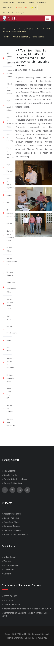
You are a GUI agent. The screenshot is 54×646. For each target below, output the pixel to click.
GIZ (34, 8)
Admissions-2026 (21, 8)
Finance (9, 195)
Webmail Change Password (20, 13)
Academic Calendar (12, 514)
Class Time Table (11, 518)
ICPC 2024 (9, 600)
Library (9, 224)
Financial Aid (21, 3)
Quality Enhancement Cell (12, 261)
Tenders (7, 561)
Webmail (6, 13)
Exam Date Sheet (11, 522)
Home (7, 37)
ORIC (8, 203)
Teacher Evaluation (12, 530)
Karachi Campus (8, 3)
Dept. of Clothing (38, 70)
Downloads (9, 569)
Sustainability (41, 3)
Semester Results (12, 526)
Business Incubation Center (11, 378)
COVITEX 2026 (8, 8)
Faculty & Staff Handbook (15, 479)
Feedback (31, 3)
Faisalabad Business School (11, 73)
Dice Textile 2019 (12, 604)
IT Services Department (11, 213)
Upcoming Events (12, 565)
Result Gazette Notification (16, 534)
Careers (7, 574)
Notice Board (9, 557)
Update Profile (10, 475)
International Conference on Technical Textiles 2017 (27, 609)
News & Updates (20, 37)
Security (9, 340)
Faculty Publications (13, 483)
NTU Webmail (10, 471)
